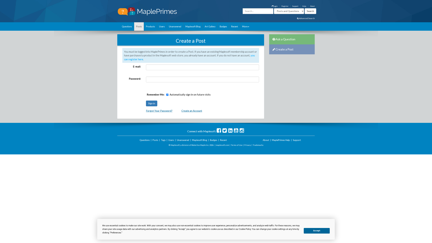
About (312, 6)
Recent (234, 26)
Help (304, 6)
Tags (163, 140)
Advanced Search (307, 18)
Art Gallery (210, 26)
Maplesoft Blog (192, 26)
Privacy (247, 145)
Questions (127, 26)
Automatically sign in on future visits (190, 94)
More (245, 26)
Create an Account (191, 110)
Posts (139, 26)
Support (295, 6)
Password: (135, 78)
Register (284, 6)
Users (162, 26)
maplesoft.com (222, 145)
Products (150, 26)
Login (275, 6)
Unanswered (175, 26)
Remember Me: (156, 94)
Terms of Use (236, 145)
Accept (316, 231)
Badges (223, 26)
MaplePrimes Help (281, 140)
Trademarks (258, 145)
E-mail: (137, 66)
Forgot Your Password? (159, 110)
